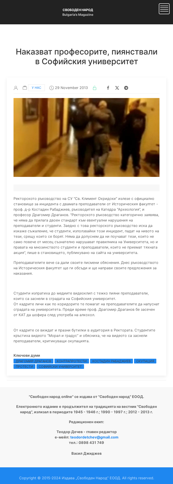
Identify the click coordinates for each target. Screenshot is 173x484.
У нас (36, 87)
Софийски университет (60, 366)
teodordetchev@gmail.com (94, 437)
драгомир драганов (33, 361)
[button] (164, 8)
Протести (24, 366)
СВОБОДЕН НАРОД (78, 10)
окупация (145, 361)
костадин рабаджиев (111, 361)
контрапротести (72, 361)
